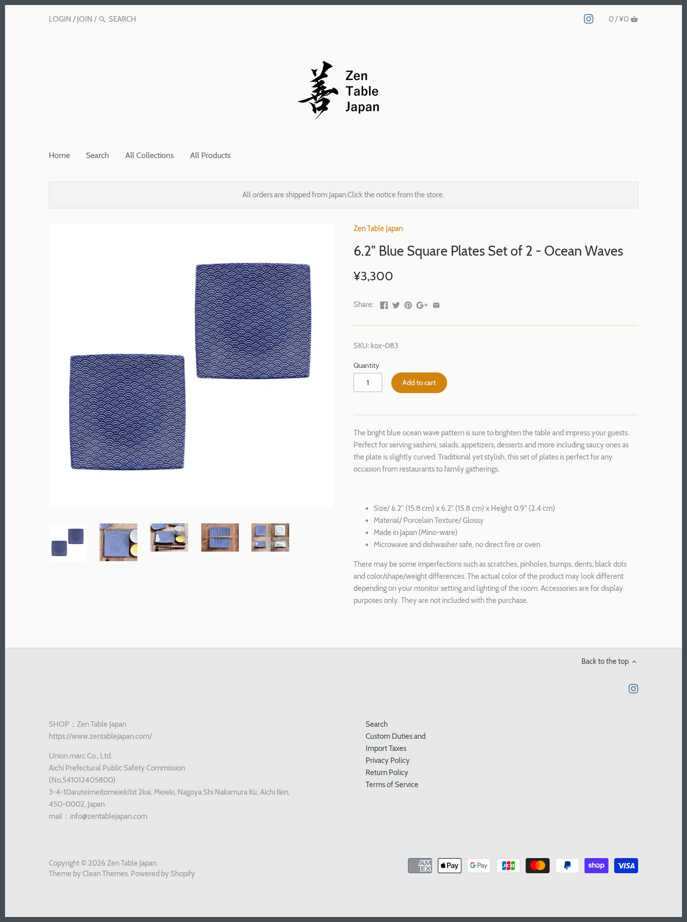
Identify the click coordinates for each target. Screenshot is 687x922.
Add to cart (419, 382)
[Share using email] (436, 303)
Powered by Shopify (163, 873)
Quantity (366, 365)
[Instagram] (588, 18)
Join (85, 19)
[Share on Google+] (422, 303)
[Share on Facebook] (384, 303)
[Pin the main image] (408, 303)
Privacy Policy (388, 760)
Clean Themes (105, 873)
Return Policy (387, 772)
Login (60, 19)
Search (377, 724)
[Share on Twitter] (396, 303)
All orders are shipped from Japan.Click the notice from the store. (343, 194)
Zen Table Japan (378, 228)
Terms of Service (392, 784)
